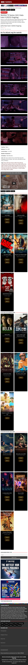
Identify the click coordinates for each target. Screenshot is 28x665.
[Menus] (26, 2)
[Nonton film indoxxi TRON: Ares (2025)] (20, 204)
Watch (7, 222)
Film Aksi (5, 216)
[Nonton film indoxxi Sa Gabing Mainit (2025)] (7, 482)
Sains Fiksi (25, 216)
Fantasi (2, 216)
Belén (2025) (7, 334)
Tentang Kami (3, 630)
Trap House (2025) (7, 254)
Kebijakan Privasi (4, 634)
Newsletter (3, 642)
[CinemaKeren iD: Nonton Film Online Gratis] (6, 1)
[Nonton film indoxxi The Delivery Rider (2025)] (20, 363)
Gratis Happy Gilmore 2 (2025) (7, 169)
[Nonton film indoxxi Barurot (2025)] (20, 482)
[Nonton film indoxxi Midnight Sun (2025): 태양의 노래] (7, 402)
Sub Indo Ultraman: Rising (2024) (10, 166)
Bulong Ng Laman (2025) (21, 454)
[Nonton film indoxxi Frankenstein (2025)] (7, 363)
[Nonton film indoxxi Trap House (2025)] (7, 243)
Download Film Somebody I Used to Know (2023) (11, 164)
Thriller (9, 216)
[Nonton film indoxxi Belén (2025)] (7, 323)
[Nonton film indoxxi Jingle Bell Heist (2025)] (7, 282)
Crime (2, 255)
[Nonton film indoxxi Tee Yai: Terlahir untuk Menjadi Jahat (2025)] (20, 323)
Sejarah (6, 533)
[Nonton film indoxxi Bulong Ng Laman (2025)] (20, 443)
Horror (25, 255)
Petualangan (20, 216)
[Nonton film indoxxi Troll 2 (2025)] (7, 204)
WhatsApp (12, 9)
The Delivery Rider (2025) (21, 373)
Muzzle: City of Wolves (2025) (21, 254)
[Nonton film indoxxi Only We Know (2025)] (7, 443)
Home (2, 8)
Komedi (6, 294)
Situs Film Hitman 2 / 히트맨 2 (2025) (17, 168)
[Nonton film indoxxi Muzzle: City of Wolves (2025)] (20, 243)
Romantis (9, 294)
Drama (6, 8)
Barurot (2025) (21, 493)
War (11, 533)
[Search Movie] (23, 2)
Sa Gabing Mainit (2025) (7, 493)
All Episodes (3, 12)
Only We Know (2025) (7, 454)
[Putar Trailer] (14, 181)
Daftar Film (3, 638)
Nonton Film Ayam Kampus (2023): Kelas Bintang (13, 162)
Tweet (8, 9)
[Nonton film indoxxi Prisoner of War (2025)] (7, 521)
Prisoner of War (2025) (7, 532)
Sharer (3, 9)
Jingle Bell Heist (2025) (7, 293)
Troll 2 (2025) (7, 215)
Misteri (18, 256)
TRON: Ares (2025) (20, 215)
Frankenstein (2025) (7, 373)
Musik (7, 415)
